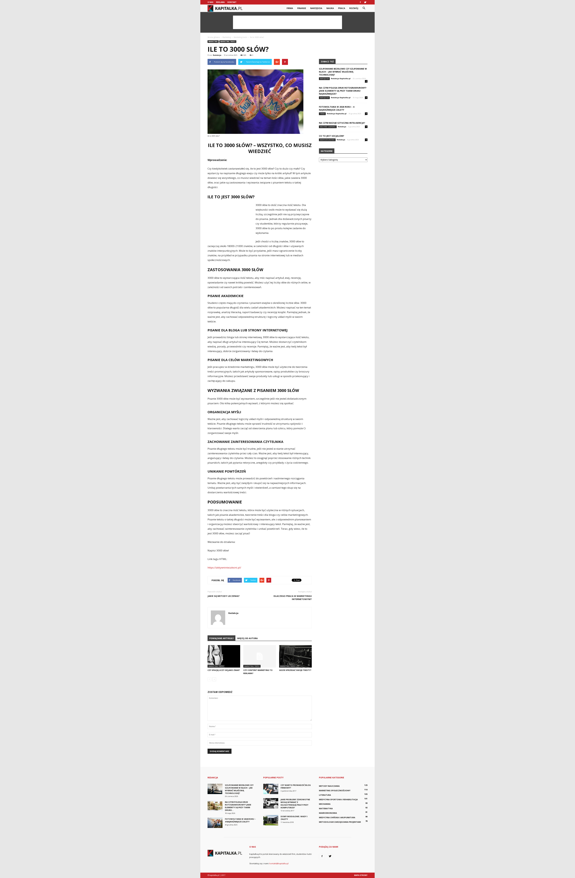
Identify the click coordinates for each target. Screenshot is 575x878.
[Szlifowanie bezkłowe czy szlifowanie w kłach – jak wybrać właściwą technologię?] (215, 789)
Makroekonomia (327, 140)
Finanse (301, 8)
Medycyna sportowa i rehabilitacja (338, 799)
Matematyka (326, 808)
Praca (341, 8)
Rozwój (353, 8)
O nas (210, 2)
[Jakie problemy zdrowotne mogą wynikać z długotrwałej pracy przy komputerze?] (270, 803)
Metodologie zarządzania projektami (340, 822)
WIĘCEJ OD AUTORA (247, 638)
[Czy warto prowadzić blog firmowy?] (270, 789)
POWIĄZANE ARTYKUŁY (221, 638)
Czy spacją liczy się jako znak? (224, 670)
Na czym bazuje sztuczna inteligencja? (342, 122)
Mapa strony (360, 875)
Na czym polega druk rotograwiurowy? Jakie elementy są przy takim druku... (238, 806)
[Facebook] (360, 2)
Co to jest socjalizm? (331, 135)
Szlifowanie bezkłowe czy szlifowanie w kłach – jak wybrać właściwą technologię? (343, 71)
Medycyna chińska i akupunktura (337, 817)
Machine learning (328, 127)
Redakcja (217, 55)
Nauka (330, 8)
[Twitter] (365, 2)
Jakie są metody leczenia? (224, 595)
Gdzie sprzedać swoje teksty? (295, 670)
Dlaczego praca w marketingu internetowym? (293, 597)
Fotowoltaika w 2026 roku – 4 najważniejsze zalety (336, 108)
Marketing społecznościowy (334, 790)
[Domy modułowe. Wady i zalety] (270, 820)
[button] (363, 8)
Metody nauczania (329, 786)
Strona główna (214, 37)
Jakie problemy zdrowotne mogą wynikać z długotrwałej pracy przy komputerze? (295, 803)
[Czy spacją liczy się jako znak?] (224, 656)
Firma (290, 8)
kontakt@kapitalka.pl (279, 863)
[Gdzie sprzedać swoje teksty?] (295, 656)
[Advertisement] (287, 22)
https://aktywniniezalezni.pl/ (224, 567)
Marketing (213, 41)
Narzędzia (316, 8)
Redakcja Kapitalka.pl (341, 78)
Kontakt (231, 2)
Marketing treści (227, 41)
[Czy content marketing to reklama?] (259, 656)
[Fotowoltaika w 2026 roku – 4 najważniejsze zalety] (215, 823)
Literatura (325, 795)
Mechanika (324, 804)
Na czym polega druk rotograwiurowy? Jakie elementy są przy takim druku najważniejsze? (342, 90)
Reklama (220, 2)
